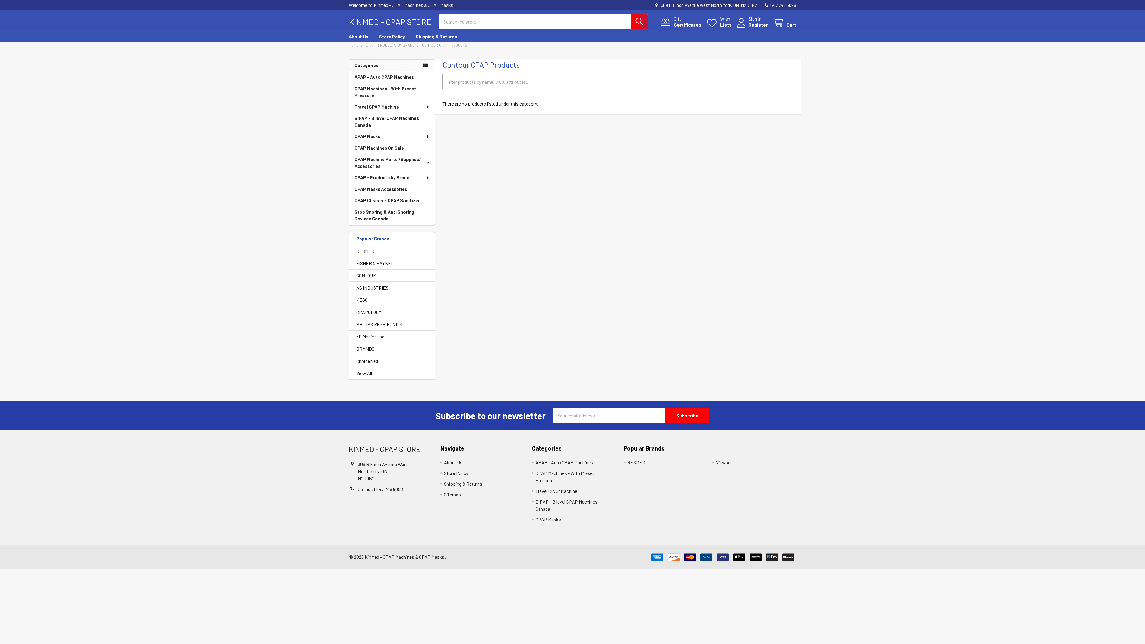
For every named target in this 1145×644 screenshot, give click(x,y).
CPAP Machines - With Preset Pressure (385, 92)
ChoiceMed (367, 361)
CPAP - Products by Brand (382, 177)
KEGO (362, 300)
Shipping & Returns (436, 36)
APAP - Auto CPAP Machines (384, 77)
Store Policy (392, 36)
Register (758, 24)
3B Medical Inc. (371, 336)
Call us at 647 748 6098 (380, 489)
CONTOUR (366, 275)
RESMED (365, 251)
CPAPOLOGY (368, 312)
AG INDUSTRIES (372, 287)
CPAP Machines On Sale (379, 148)
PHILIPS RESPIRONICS (379, 324)
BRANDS (365, 349)
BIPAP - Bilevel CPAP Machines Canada (387, 121)
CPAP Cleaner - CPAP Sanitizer (387, 200)
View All (364, 373)
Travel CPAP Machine (377, 106)
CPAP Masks (367, 136)
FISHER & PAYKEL (375, 263)
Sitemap (452, 494)
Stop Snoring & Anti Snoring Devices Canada (384, 215)
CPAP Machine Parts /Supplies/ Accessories (388, 163)
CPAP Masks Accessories (381, 189)
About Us (358, 36)
